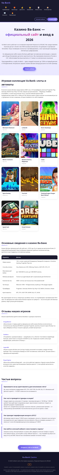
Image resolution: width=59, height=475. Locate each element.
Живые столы (38, 8)
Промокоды (14, 8)
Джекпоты (22, 8)
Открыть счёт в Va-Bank (29, 447)
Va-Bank (6, 2)
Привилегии (30, 8)
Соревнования (5, 8)
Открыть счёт (52, 19)
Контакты (4, 14)
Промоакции (12, 14)
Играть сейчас (29, 69)
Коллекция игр (47, 8)
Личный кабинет (40, 19)
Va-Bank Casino (29, 457)
